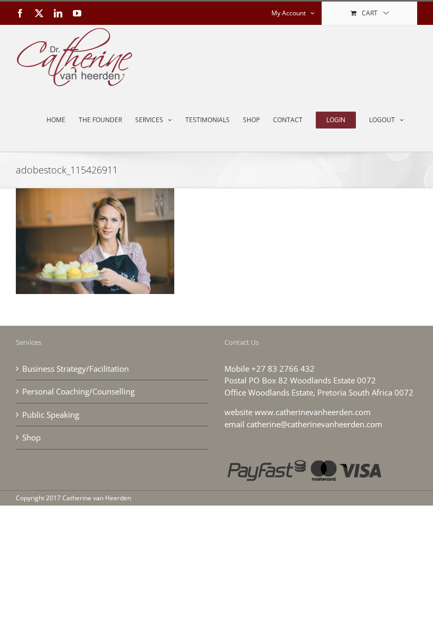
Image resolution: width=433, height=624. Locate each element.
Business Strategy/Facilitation (75, 368)
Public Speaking (50, 414)
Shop (31, 437)
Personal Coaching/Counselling (78, 391)
